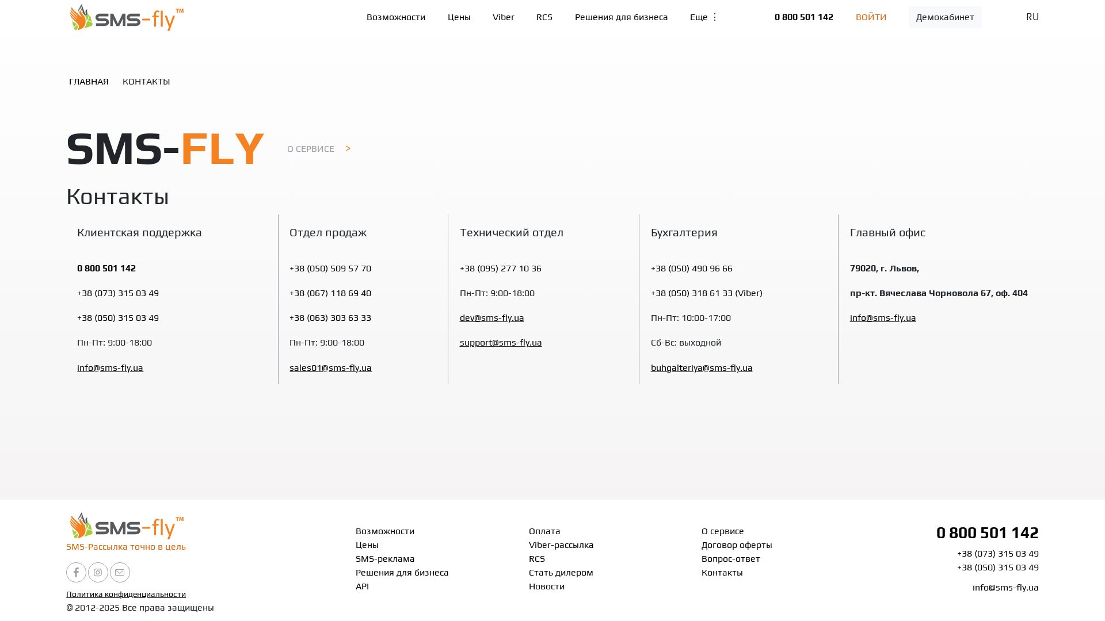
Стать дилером (561, 572)
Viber (504, 17)
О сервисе (310, 148)
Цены (459, 17)
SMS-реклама (385, 558)
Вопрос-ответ (731, 558)
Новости (547, 586)
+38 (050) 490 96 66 (692, 268)
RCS (544, 17)
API (362, 586)
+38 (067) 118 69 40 (330, 293)
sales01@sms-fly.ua (330, 367)
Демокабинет (945, 17)
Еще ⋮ (704, 17)
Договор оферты (737, 544)
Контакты (722, 572)
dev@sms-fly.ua (492, 317)
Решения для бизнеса (621, 17)
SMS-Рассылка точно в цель (126, 546)
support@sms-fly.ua (501, 342)
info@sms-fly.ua (110, 367)
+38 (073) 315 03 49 (118, 293)
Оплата (545, 531)
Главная (89, 81)
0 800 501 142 (804, 17)
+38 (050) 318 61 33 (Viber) (707, 293)
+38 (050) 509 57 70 (330, 268)
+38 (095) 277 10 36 (501, 268)
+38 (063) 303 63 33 (330, 317)
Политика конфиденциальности (126, 594)
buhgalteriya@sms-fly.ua (702, 367)
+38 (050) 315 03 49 (118, 317)
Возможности (396, 17)
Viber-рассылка (561, 544)
